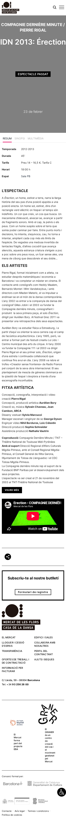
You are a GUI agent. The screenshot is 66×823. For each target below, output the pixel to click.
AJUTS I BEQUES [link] (44, 659)
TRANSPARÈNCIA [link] (12, 650)
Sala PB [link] (25, 176)
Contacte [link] (7, 811)
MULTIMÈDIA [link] (35, 138)
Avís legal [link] (20, 811)
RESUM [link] (7, 138)
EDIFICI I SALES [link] (43, 637)
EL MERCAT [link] (8, 637)
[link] (61, 792)
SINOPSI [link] (19, 138)
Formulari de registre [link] (33, 592)
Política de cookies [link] (12, 814)
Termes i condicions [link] (38, 811)
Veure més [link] (12, 490)
